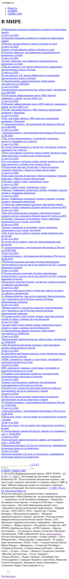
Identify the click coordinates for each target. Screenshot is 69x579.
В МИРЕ (12, 11)
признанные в (53, 533)
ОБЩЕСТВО (15, 13)
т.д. (43, 565)
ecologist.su (8, 2)
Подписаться (8, 576)
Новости (12, 8)
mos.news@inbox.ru (15, 490)
